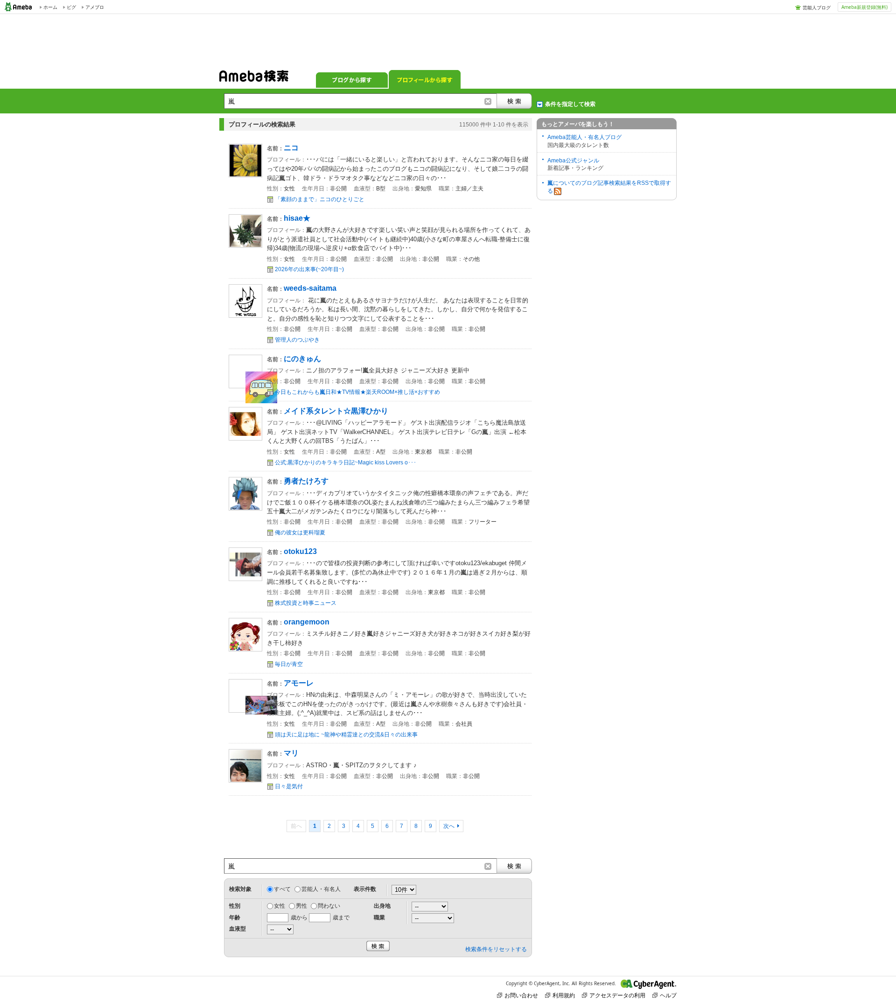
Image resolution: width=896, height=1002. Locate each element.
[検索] (514, 101)
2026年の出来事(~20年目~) (309, 269)
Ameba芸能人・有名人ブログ (584, 137)
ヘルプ (668, 995)
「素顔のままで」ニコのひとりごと (319, 199)
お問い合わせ (521, 995)
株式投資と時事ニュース (305, 603)
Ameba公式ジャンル (573, 160)
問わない (329, 906)
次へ (449, 826)
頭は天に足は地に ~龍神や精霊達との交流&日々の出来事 (346, 734)
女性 (279, 906)
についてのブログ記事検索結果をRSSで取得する (609, 187)
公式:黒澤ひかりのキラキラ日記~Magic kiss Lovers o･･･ (345, 462)
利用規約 (564, 995)
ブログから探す (352, 79)
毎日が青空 (289, 664)
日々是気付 (289, 786)
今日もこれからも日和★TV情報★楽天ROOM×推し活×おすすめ (357, 392)
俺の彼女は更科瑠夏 (300, 532)
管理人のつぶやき (297, 339)
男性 (301, 906)
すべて (282, 889)
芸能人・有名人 (321, 889)
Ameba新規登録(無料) (864, 7)
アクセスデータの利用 (617, 995)
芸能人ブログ (817, 7)
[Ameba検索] (253, 79)
